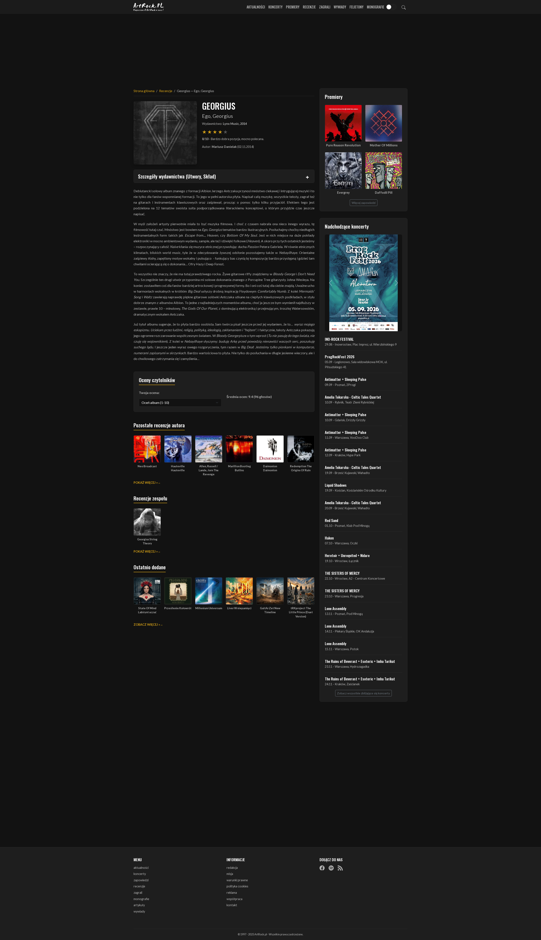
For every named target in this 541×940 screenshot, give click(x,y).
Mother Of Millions (384, 145)
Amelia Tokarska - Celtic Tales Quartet (353, 397)
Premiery (292, 7)
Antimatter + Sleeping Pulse (345, 379)
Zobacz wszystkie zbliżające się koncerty (363, 693)
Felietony (356, 7)
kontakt (232, 905)
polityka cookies (237, 886)
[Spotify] (331, 868)
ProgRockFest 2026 (339, 356)
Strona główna (144, 91)
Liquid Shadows (336, 485)
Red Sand (331, 520)
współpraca (234, 899)
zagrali (138, 892)
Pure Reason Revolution (343, 145)
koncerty (140, 874)
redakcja (232, 867)
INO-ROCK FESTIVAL (339, 339)
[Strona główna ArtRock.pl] (149, 7)
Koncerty (275, 7)
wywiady (139, 911)
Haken (329, 538)
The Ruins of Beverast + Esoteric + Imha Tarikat (360, 661)
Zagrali (324, 7)
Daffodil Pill (383, 192)
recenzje (139, 886)
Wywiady (340, 7)
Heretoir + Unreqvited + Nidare (347, 555)
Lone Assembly (335, 608)
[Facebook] (322, 868)
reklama (232, 892)
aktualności (141, 867)
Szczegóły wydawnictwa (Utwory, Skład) (177, 176)
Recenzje (309, 7)
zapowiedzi (141, 880)
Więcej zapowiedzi (364, 202)
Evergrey (343, 192)
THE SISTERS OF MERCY (342, 573)
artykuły (139, 905)
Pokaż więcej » (146, 482)
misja (230, 874)
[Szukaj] (403, 7)
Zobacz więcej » (147, 624)
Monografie (375, 7)
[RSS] (340, 868)
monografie (141, 899)
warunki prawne (237, 880)
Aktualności (256, 7)
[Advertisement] (270, 48)
